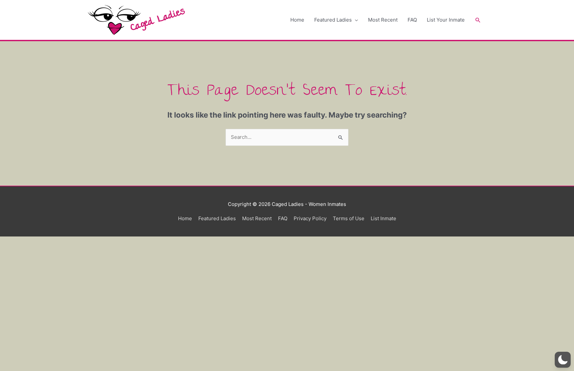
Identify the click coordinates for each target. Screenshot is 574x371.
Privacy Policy (310, 218)
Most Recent (383, 20)
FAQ (412, 20)
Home (297, 20)
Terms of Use (348, 218)
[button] (478, 20)
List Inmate (383, 218)
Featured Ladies (333, 20)
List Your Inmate (446, 20)
